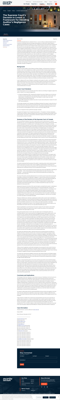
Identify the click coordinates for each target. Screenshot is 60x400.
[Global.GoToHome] (7, 3)
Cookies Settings (39, 397)
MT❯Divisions (28, 1)
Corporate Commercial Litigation (7, 44)
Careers (50, 1)
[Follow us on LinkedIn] (47, 387)
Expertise (34, 4)
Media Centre (33, 390)
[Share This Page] (56, 11)
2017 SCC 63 (36, 309)
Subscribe (44, 383)
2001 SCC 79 (21, 330)
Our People (27, 4)
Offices (45, 1)
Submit (22, 364)
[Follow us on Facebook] (42, 387)
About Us (49, 4)
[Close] (58, 397)
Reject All (45, 397)
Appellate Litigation (5, 41)
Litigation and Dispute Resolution (7, 40)
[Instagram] (44, 387)
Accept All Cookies (52, 397)
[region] (30, 397)
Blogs (13, 10)
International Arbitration (6, 45)
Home (4, 10)
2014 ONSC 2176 (21, 321)
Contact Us (23, 390)
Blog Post (6, 34)
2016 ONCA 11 (21, 324)
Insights (42, 4)
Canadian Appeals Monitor (21, 10)
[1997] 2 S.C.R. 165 (22, 325)
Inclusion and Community (37, 1)
